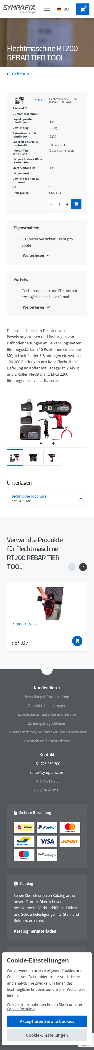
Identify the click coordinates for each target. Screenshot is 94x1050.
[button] (43, 443)
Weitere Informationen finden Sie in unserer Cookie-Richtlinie (45, 1006)
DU (66, 9)
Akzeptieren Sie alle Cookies (47, 1021)
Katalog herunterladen (35, 931)
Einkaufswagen (85, 7)
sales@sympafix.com (47, 772)
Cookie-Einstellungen (47, 1035)
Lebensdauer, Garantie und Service (47, 714)
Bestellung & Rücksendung (47, 696)
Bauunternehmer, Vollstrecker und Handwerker (46, 732)
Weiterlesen (33, 255)
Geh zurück (21, 73)
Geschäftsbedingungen (47, 705)
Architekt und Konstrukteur (47, 740)
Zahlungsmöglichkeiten (47, 723)
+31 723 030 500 (47, 763)
